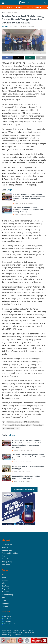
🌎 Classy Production (9, 624)
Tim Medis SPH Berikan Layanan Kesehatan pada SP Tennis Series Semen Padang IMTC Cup (29, 209)
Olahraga (5, 603)
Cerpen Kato (6, 589)
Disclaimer (6, 565)
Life (27, 7)
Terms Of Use (7, 559)
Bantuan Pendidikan (14, 422)
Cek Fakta (36, 7)
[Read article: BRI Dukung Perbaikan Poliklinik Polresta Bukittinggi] (6, 468)
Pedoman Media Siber (10, 553)
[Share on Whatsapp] (30, 57)
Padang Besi (37, 425)
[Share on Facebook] (7, 57)
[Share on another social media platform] (41, 57)
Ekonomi (18, 7)
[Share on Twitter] (18, 57)
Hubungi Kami (7, 550)
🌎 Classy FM (6, 621)
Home (3, 13)
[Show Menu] (3, 2)
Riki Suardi (5, 26)
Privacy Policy (7, 562)
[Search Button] (45, 2)
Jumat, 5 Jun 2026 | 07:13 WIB (21, 481)
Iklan (3, 556)
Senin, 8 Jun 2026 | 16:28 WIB (21, 471)
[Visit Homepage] (24, 2)
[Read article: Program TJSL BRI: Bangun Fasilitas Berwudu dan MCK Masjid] (6, 478)
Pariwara (5, 606)
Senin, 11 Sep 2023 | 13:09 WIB (23, 26)
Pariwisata (5, 592)
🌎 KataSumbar (7, 619)
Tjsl (17, 428)
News (9, 7)
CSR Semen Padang (31, 422)
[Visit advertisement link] (24, 640)
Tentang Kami (7, 544)
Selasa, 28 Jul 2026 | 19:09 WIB (23, 203)
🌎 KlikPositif (6, 616)
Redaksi (5, 547)
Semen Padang (12, 13)
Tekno (4, 600)
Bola (3, 597)
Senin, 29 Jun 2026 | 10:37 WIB (23, 214)
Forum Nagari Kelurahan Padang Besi (17, 425)
